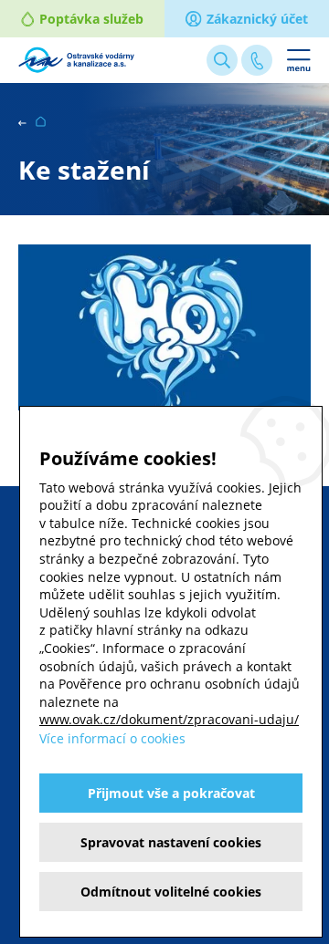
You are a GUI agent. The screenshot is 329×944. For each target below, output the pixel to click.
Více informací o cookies (112, 738)
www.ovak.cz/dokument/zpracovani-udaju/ (169, 719)
